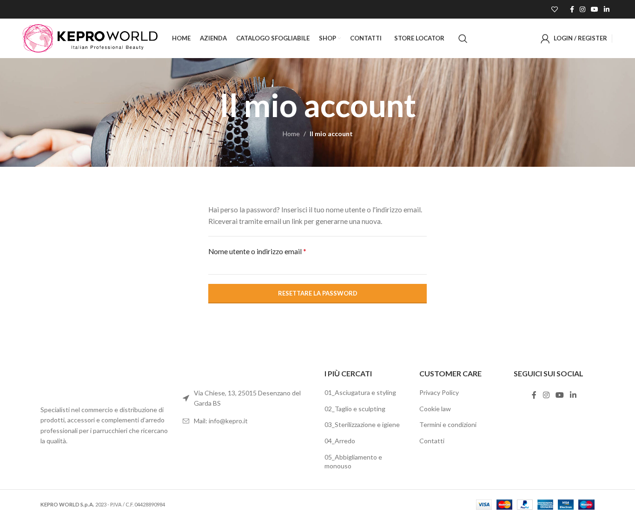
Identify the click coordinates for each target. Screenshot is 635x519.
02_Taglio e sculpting (354, 409)
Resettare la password (317, 293)
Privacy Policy (439, 392)
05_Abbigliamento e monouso (353, 461)
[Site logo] (90, 37)
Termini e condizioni (447, 424)
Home (291, 134)
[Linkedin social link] (606, 9)
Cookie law (435, 409)
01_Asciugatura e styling (360, 392)
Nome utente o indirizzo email (257, 251)
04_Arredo (339, 441)
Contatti (431, 441)
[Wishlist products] (554, 9)
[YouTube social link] (594, 9)
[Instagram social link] (582, 9)
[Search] (463, 38)
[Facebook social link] (572, 9)
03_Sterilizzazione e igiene (362, 424)
